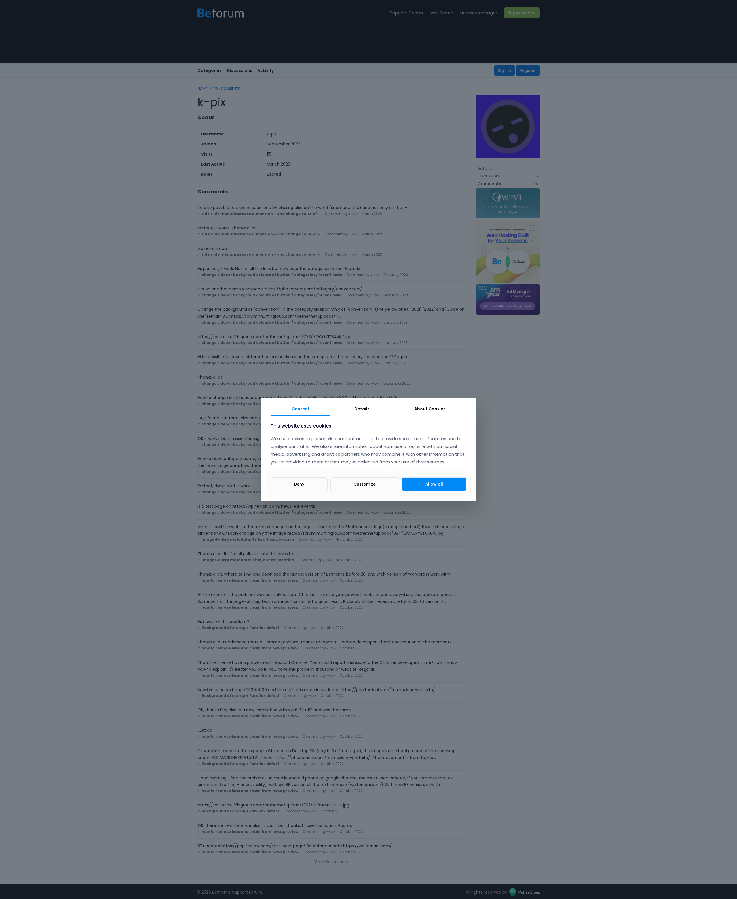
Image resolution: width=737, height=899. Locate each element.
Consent (301, 409)
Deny (299, 484)
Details (362, 409)
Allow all (434, 484)
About (430, 409)
